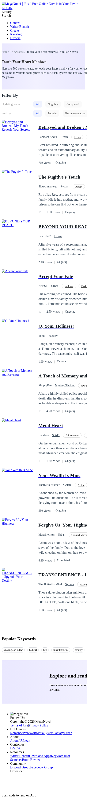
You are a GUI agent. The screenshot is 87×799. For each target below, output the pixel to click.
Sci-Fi (56, 435)
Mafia (40, 733)
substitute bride (60, 649)
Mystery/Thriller (65, 385)
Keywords (58, 756)
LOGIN (7, 8)
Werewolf (29, 733)
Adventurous (72, 435)
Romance (16, 733)
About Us (16, 740)
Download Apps (40, 756)
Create (14, 30)
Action (77, 137)
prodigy (79, 649)
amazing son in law (13, 649)
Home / (6, 51)
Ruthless (69, 286)
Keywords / (18, 51)
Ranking (16, 34)
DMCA (15, 748)
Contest (15, 23)
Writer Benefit (19, 26)
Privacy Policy (38, 725)
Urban (64, 136)
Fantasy (53, 335)
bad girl (33, 649)
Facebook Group (41, 767)
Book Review (31, 759)
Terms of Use (19, 725)
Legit (26, 740)
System (65, 186)
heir (45, 649)
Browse (15, 38)
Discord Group (20, 767)
